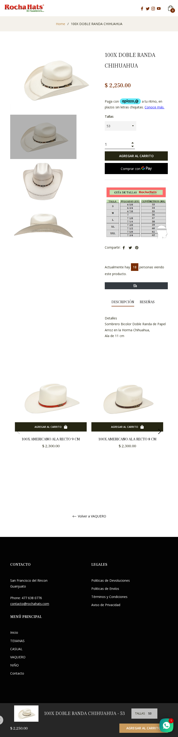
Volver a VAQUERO (91, 516)
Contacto (17, 673)
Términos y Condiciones (109, 596)
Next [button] (159, 431)
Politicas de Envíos (105, 588)
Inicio (14, 632)
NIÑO (14, 665)
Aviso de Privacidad (105, 605)
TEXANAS (17, 641)
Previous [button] (18, 431)
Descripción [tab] (122, 302)
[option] (51, 416)
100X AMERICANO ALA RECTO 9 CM (51, 439)
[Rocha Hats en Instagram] (153, 8)
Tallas (109, 116)
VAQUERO (17, 657)
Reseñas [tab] (148, 302)
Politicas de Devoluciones (110, 580)
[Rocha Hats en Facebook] (142, 8)
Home (60, 24)
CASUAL (16, 649)
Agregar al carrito (143, 728)
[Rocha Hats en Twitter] (147, 8)
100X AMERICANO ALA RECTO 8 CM (127, 439)
